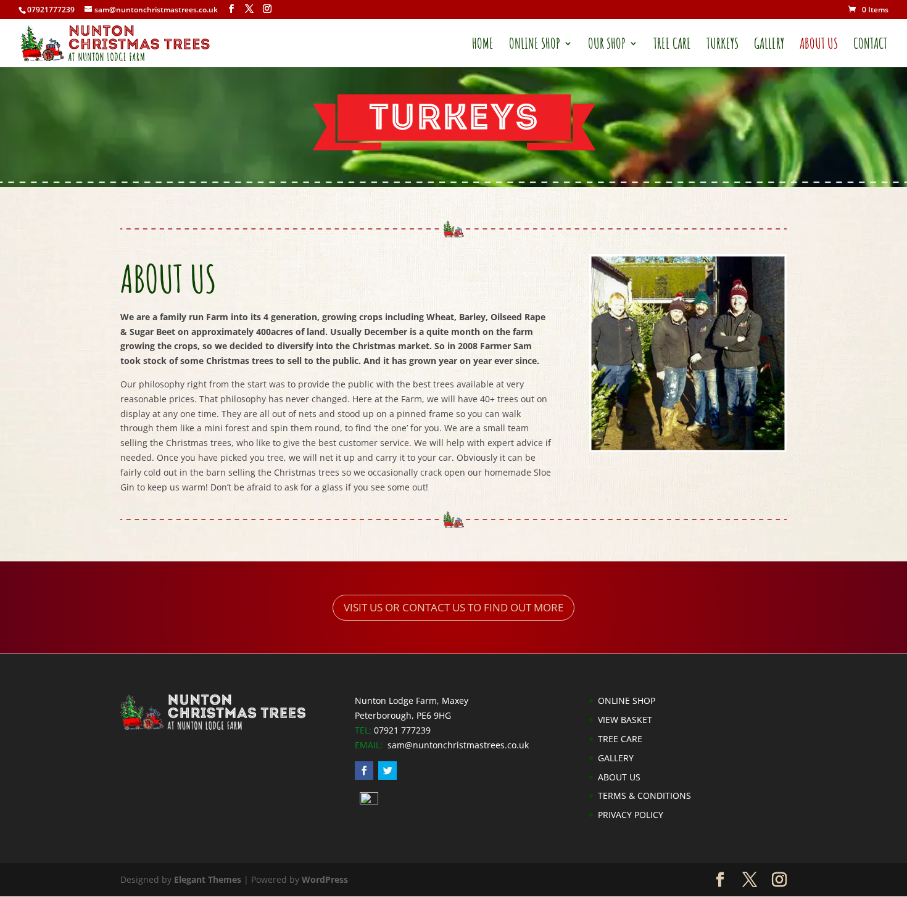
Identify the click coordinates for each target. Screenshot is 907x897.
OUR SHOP (607, 45)
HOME (483, 45)
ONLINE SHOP (534, 45)
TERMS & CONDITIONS (644, 795)
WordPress (325, 879)
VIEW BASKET (625, 719)
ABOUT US (819, 45)
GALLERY (769, 45)
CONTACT (870, 45)
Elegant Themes (207, 879)
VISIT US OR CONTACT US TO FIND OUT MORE (453, 607)
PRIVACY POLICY (630, 815)
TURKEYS (722, 45)
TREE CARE (672, 45)
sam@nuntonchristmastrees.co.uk (458, 745)
